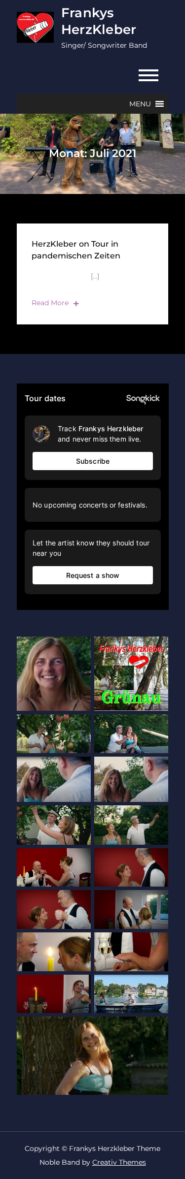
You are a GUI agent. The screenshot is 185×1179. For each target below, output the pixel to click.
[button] (140, 104)
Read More (50, 302)
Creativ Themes (119, 1162)
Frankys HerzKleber (99, 21)
